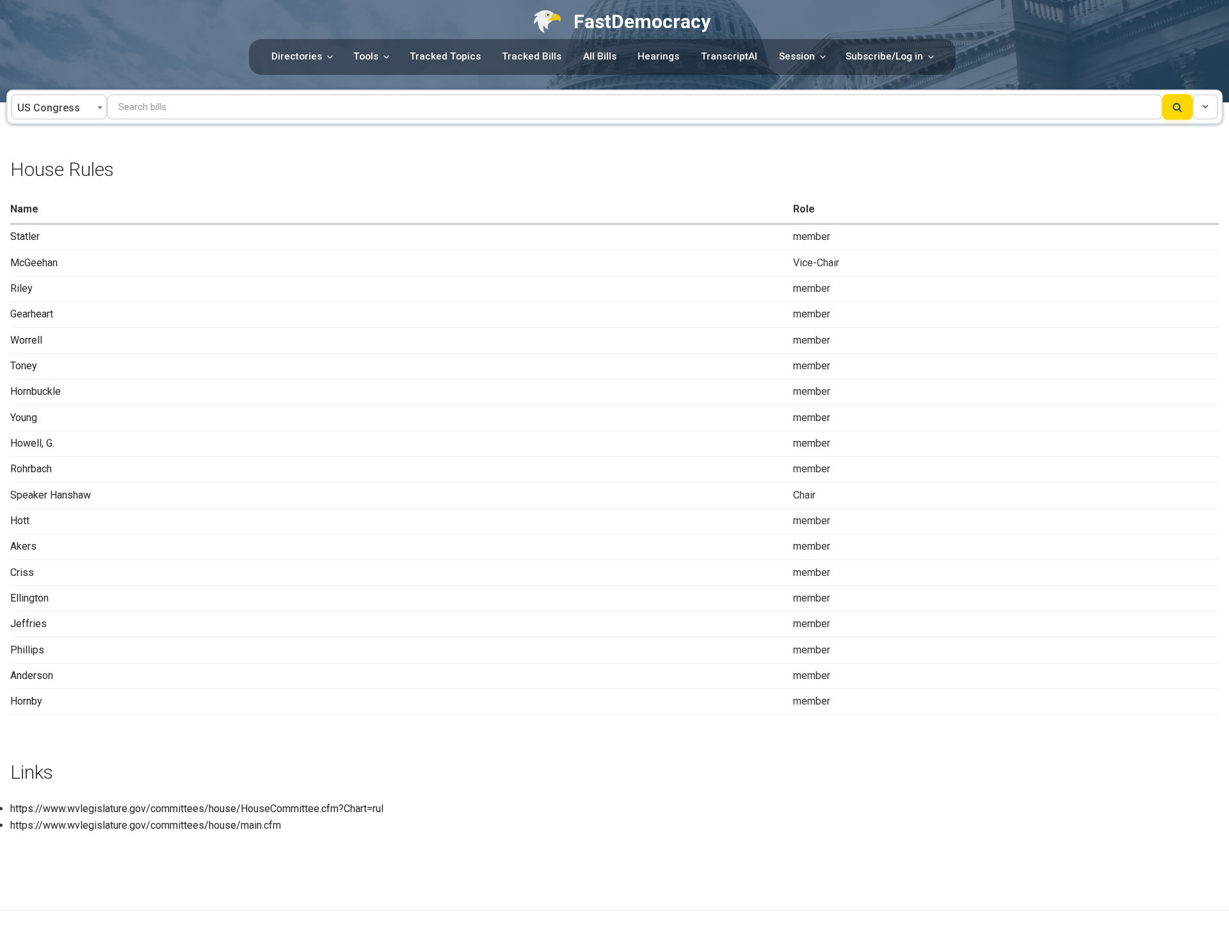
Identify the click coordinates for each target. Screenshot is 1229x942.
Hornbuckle (35, 391)
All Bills (599, 56)
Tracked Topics (445, 56)
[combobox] (59, 107)
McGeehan (34, 263)
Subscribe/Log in (884, 56)
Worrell (26, 340)
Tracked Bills (531, 56)
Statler (25, 236)
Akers (23, 546)
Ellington (29, 598)
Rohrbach (31, 469)
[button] (1205, 107)
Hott (19, 521)
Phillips (27, 650)
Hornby (26, 701)
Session (797, 56)
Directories (296, 56)
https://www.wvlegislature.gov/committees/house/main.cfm (145, 825)
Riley (21, 288)
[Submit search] (1177, 107)
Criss (22, 572)
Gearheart (31, 314)
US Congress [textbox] (48, 108)
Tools (365, 56)
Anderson (31, 675)
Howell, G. (32, 443)
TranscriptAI (729, 56)
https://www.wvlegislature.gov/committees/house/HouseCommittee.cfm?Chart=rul (196, 808)
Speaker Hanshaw (50, 495)
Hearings (658, 56)
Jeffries (28, 624)
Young (23, 417)
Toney (23, 366)
